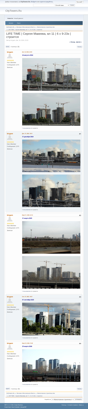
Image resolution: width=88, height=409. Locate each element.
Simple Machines (18, 405)
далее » (79, 42)
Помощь (64, 405)
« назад (72, 42)
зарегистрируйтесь (46, 2)
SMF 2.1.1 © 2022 (9, 405)
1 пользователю (26, 128)
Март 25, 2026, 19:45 (27, 343)
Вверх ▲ (81, 405)
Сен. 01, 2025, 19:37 (27, 296)
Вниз (7, 47)
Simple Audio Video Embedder (12, 407)
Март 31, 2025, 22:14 (27, 215)
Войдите (34, 2)
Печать (79, 47)
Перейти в (48, 399)
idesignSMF (23, 407)
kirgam (10, 52)
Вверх (8, 389)
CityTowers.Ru (13, 10)
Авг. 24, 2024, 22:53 (27, 52)
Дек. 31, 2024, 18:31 (27, 133)
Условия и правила (73, 405)
